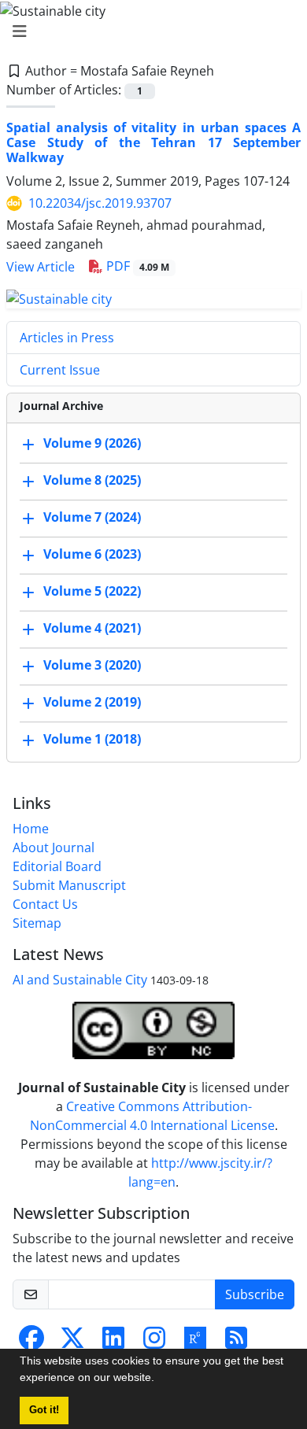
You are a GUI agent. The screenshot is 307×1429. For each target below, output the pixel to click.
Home (31, 828)
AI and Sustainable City (80, 979)
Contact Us (45, 904)
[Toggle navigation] (149, 31)
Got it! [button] (44, 1410)
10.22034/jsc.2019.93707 (100, 203)
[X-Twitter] (72, 1342)
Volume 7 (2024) (92, 517)
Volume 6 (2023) (92, 554)
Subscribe (254, 1294)
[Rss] (236, 1342)
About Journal (53, 847)
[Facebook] (31, 1342)
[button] (159, 1379)
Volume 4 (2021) (92, 628)
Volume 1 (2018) (92, 739)
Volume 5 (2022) (92, 591)
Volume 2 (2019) (92, 702)
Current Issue (60, 369)
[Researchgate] (195, 1342)
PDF (136, 266)
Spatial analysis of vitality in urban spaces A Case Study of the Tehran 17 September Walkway (153, 142)
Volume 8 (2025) (92, 480)
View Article (40, 266)
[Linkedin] (113, 1342)
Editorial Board (57, 866)
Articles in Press (67, 337)
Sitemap (37, 923)
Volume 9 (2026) (92, 443)
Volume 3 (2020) (92, 665)
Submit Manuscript (69, 885)
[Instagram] (154, 1342)
